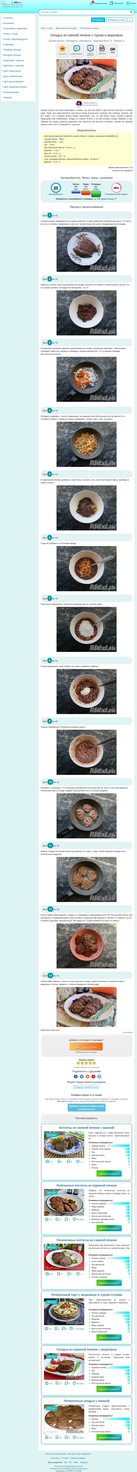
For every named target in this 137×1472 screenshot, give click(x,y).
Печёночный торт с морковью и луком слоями (86, 1294)
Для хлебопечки (13, 76)
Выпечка (9, 23)
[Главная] (12, 4)
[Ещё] (130, 20)
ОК (70, 1462)
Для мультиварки (13, 81)
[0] (92, 51)
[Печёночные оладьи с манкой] (64, 1419)
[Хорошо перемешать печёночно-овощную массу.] (86, 752)
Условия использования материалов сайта (68, 1468)
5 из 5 (95, 1063)
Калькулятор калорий (56, 1453)
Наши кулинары (78, 1457)
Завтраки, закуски (14, 60)
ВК (65, 1462)
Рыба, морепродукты (16, 39)
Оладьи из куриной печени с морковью (86, 1349)
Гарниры (9, 44)
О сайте (65, 1457)
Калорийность (85, 40)
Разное (8, 97)
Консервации (11, 92)
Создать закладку (88, 1046)
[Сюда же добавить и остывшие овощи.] (86, 568)
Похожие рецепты (56, 40)
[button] (102, 53)
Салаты (8, 17)
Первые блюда (12, 49)
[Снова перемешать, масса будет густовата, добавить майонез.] (86, 691)
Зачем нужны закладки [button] (86, 1052)
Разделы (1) (119, 40)
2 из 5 (83, 1063)
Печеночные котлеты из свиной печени (87, 1240)
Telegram (84, 1462)
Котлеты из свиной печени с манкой (86, 1127)
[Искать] (131, 12)
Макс (75, 1462)
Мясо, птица (11, 33)
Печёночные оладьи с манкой (86, 1400)
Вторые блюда (12, 55)
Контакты (55, 1457)
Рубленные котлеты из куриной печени (87, 1185)
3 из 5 (87, 1063)
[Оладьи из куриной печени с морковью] (64, 1366)
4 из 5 (91, 1063)
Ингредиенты (72, 40)
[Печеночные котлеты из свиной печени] (64, 1256)
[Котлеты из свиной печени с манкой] (64, 1144)
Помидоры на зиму (116, 19)
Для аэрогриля (12, 70)
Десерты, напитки (14, 65)
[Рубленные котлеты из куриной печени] (64, 1202)
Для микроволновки (15, 86)
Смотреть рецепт (109, 1173)
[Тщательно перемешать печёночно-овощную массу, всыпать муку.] (86, 629)
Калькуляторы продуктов (79, 1453)
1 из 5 (79, 1063)
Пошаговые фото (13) (102, 40)
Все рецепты (98, 19)
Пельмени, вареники (15, 28)
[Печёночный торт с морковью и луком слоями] (64, 1311)
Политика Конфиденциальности (68, 1466)
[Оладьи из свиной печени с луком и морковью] (86, 79)
